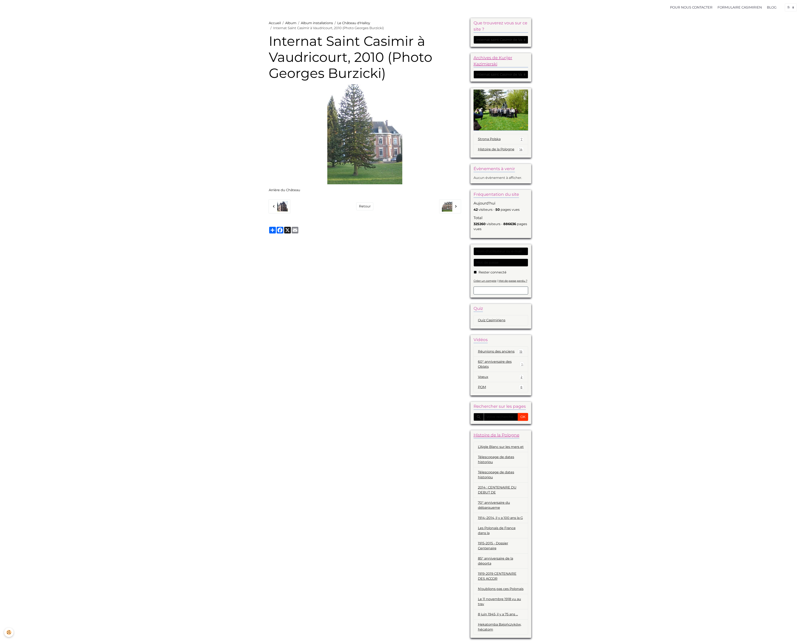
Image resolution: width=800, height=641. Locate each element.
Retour (365, 206)
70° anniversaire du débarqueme (494, 505)
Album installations (317, 23)
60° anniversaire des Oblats (500, 364)
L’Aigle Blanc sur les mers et (501, 447)
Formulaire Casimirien (740, 7)
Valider (500, 290)
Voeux (500, 377)
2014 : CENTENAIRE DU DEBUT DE (497, 489)
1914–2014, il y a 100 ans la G (500, 518)
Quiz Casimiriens (491, 320)
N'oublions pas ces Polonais (501, 589)
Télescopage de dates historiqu (496, 459)
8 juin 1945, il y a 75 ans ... (498, 614)
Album (290, 23)
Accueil (275, 23)
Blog (771, 7)
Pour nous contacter (691, 7)
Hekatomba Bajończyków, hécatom (499, 626)
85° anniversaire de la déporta (495, 560)
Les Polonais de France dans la (497, 530)
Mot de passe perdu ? (513, 280)
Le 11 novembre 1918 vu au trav (499, 601)
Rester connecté (492, 272)
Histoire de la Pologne (500, 149)
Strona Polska (500, 139)
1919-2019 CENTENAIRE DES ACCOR (497, 576)
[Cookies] (9, 632)
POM (500, 387)
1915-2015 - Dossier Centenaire (493, 545)
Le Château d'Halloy (353, 23)
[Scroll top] (791, 632)
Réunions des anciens (500, 351)
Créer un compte (485, 280)
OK (522, 417)
